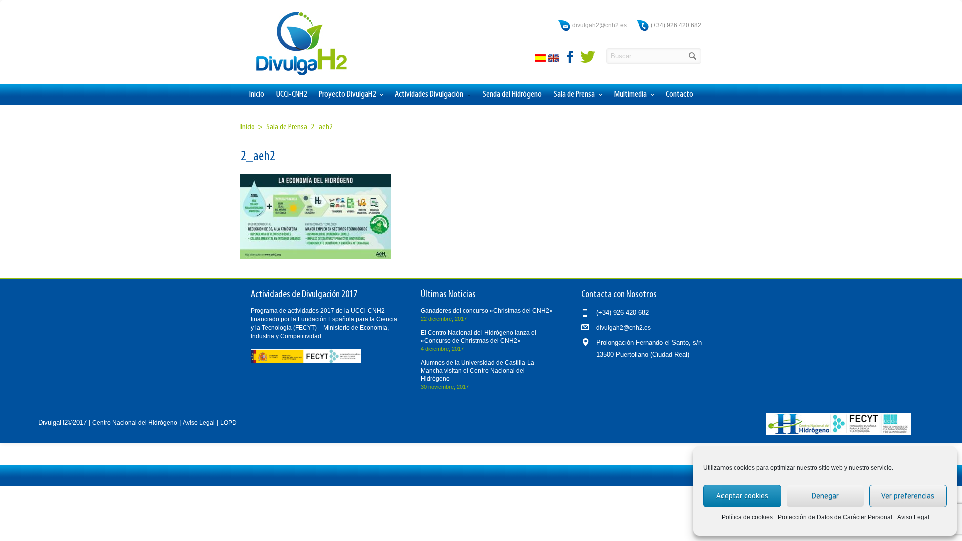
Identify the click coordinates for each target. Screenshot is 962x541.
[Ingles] (554, 59)
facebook (570, 57)
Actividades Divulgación (429, 94)
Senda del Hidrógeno (512, 94)
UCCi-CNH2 (291, 94)
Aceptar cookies (742, 495)
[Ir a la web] (838, 432)
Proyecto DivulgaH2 (347, 94)
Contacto (679, 94)
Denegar (825, 495)
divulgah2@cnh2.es (599, 25)
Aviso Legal (913, 517)
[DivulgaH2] (297, 74)
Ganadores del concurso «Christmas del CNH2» (487, 310)
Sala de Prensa (574, 94)
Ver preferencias (907, 495)
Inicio (256, 94)
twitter (587, 57)
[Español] (541, 59)
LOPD (228, 422)
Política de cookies (747, 517)
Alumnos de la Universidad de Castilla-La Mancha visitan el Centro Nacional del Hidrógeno (477, 370)
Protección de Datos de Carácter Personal (835, 517)
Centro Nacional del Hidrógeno (134, 422)
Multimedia (630, 94)
